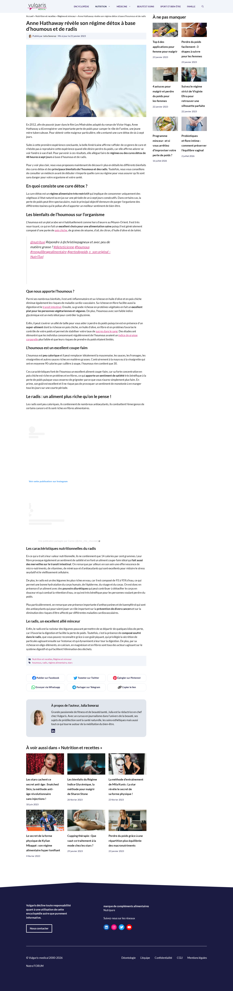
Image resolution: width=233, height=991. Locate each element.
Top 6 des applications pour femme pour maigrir (165, 46)
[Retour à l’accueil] (37, 6)
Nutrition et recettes (46, 16)
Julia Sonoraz (90, 705)
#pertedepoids (77, 252)
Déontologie (128, 957)
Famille (191, 6)
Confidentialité (163, 957)
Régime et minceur (67, 16)
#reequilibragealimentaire (48, 252)
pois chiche (61, 230)
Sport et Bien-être (170, 6)
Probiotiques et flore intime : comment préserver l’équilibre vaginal (194, 143)
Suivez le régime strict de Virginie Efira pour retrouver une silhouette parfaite (193, 96)
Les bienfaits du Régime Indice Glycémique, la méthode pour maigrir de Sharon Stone (82, 787)
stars (70, 662)
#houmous (82, 247)
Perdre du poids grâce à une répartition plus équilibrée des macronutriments (126, 840)
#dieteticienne (63, 247)
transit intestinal (52, 307)
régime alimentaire (57, 662)
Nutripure (109, 910)
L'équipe (145, 957)
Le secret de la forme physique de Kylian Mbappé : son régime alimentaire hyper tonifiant (43, 843)
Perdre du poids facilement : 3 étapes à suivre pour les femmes (191, 49)
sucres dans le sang (107, 331)
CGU (180, 957)
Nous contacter (39, 928)
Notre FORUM (35, 966)
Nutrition (101, 6)
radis (44, 662)
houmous (36, 662)
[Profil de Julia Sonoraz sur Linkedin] (53, 731)
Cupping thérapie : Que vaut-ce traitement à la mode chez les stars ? (81, 840)
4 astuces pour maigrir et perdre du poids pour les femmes (163, 94)
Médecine (122, 6)
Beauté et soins (145, 6)
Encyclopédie (81, 6)
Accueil (30, 16)
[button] (202, 6)
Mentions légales (197, 957)
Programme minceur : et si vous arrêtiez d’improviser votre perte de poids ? (164, 145)
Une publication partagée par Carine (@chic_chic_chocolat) (68, 541)
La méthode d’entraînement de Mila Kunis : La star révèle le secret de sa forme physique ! (126, 787)
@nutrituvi (37, 242)
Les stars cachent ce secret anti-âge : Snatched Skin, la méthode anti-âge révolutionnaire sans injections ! (42, 789)
